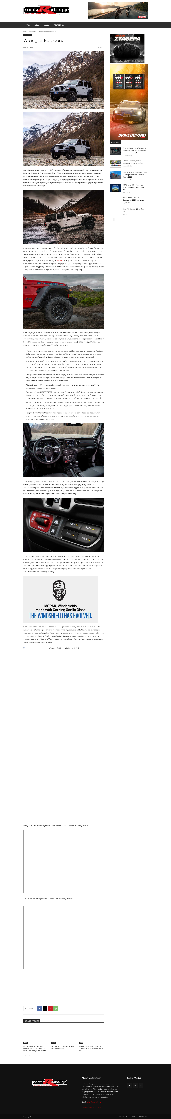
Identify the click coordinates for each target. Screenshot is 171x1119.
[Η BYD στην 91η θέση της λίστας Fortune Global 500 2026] (115, 188)
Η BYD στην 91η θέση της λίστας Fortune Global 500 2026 (133, 187)
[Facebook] (39, 1008)
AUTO (25, 1042)
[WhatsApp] (55, 1008)
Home (25, 31)
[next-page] (29, 1055)
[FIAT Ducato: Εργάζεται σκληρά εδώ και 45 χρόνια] (64, 1035)
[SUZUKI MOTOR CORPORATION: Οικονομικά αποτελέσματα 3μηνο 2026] (91, 1035)
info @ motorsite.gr (94, 1102)
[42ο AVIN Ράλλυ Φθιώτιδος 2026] (115, 212)
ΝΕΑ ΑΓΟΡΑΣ (37, 31)
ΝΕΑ (30, 31)
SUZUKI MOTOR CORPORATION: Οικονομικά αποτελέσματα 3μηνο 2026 (91, 1048)
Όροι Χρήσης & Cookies (91, 1107)
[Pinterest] (50, 1008)
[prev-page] (25, 1055)
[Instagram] (135, 1085)
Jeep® (59, 260)
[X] (45, 1008)
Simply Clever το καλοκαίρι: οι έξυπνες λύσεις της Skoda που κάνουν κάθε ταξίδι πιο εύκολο (34, 1048)
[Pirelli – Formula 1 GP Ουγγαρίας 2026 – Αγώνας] (115, 200)
